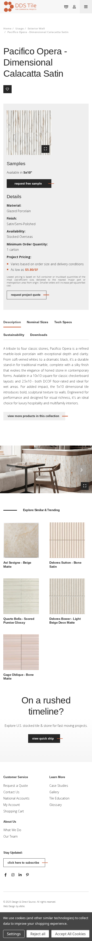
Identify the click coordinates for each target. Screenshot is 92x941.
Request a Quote (15, 785)
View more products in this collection (33, 416)
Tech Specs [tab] (63, 322)
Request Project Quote (25, 294)
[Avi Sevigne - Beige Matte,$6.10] (21, 540)
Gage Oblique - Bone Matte (18, 676)
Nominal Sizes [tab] (37, 322)
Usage (19, 28)
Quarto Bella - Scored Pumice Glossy (18, 621)
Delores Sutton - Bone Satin (65, 564)
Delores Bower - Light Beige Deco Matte (65, 621)
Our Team (10, 836)
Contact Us (11, 792)
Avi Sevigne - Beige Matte (17, 564)
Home (7, 28)
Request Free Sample (28, 183)
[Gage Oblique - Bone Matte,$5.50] (21, 652)
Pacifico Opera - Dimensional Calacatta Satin (38, 32)
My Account (11, 805)
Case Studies (58, 785)
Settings (14, 933)
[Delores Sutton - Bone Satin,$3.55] (67, 540)
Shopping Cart (13, 811)
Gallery (54, 792)
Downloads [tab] (38, 335)
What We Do (12, 830)
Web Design (9, 906)
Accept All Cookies (70, 933)
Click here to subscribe (23, 862)
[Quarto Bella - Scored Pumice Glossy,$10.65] (21, 596)
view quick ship (46, 738)
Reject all (37, 933)
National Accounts (16, 798)
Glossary (55, 805)
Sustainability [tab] (13, 335)
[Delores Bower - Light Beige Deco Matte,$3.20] (67, 596)
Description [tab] (12, 322)
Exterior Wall (36, 28)
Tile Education (59, 798)
